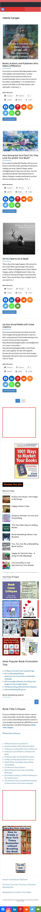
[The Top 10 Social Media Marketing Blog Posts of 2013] (11, 647)
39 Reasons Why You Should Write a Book (19, 757)
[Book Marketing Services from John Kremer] (11, 590)
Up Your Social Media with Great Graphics (18, 325)
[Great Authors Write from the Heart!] (30, 609)
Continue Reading (9, 119)
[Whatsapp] (11, 113)
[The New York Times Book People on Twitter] (11, 628)
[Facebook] (5, 107)
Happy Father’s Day (20, 506)
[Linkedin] (11, 107)
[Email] (18, 113)
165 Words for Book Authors (14, 767)
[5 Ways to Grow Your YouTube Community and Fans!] (30, 628)
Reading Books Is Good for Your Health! (16, 892)
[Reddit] (24, 107)
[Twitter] (5, 113)
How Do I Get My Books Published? (14, 880)
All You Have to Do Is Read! (15, 259)
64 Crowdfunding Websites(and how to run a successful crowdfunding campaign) (19, 676)
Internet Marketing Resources (15, 689)
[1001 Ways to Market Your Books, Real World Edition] (27, 478)
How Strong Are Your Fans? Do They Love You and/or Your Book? (20, 156)
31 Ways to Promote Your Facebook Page (19, 671)
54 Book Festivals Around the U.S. (16, 744)
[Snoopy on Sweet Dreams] (11, 609)
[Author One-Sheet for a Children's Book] (30, 647)
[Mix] (30, 107)
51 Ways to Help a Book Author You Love (19, 759)
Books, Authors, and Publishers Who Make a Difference (20, 64)
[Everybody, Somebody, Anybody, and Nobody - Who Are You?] (30, 590)
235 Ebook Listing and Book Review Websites (20, 687)
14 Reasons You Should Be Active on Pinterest (20, 749)
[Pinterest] (18, 378)
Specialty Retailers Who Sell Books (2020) (19, 746)
